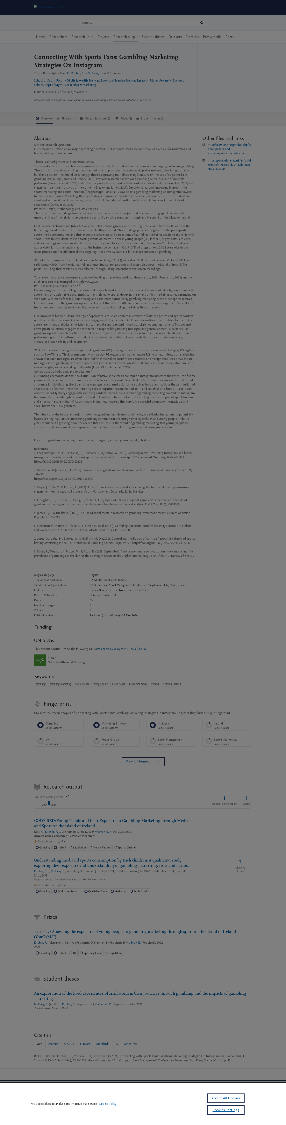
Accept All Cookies (225, 1098)
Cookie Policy (107, 1104)
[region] (143, 1103)
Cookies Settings (225, 1110)
